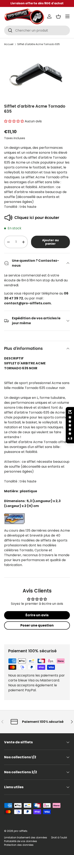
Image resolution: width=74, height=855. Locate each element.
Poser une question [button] (37, 625)
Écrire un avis (37, 615)
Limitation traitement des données (25, 837)
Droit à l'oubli (59, 837)
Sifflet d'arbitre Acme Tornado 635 (38, 44)
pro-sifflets (20, 831)
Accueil (8, 44)
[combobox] (37, 30)
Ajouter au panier (50, 242)
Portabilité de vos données (20, 841)
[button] (58, 16)
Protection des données (19, 845)
